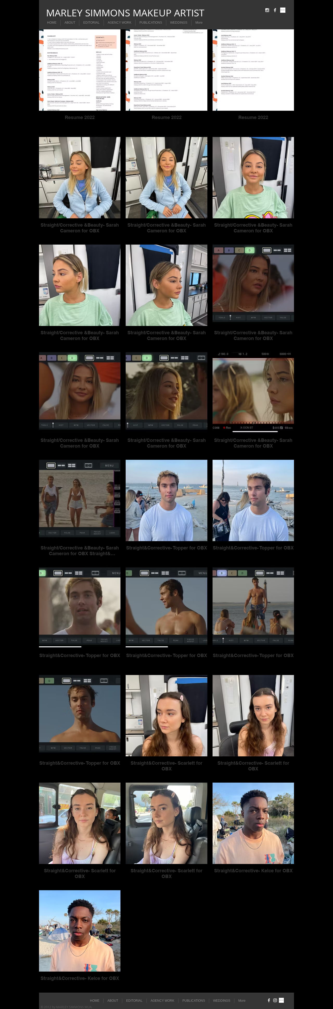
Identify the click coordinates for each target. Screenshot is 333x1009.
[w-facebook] (275, 10)
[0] (281, 1000)
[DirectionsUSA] (282, 10)
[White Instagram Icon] (267, 10)
